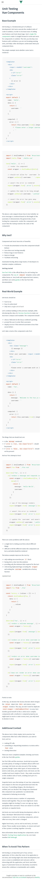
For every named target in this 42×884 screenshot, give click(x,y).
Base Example (9, 20)
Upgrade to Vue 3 (17, 2)
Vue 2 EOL (28, 2)
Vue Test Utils (7, 272)
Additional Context (11, 728)
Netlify (37, 877)
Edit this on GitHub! (20, 877)
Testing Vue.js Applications (17, 835)
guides (17, 280)
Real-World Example (12, 291)
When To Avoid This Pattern (15, 846)
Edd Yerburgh (12, 837)
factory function (24, 313)
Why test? (7, 235)
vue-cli (16, 275)
